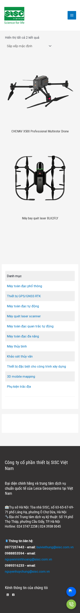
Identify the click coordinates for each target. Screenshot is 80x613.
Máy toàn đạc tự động (23, 306)
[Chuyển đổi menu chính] (72, 15)
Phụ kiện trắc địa (19, 386)
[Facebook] (13, 595)
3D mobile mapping (21, 376)
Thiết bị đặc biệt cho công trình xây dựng (36, 366)
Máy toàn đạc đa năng (23, 336)
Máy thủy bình (17, 346)
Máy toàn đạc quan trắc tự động (30, 326)
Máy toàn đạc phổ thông (24, 286)
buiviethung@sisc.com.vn (55, 547)
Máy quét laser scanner (24, 316)
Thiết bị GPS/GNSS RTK (24, 296)
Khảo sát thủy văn (20, 356)
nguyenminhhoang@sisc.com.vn (28, 559)
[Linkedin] (7, 595)
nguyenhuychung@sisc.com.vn (27, 571)
